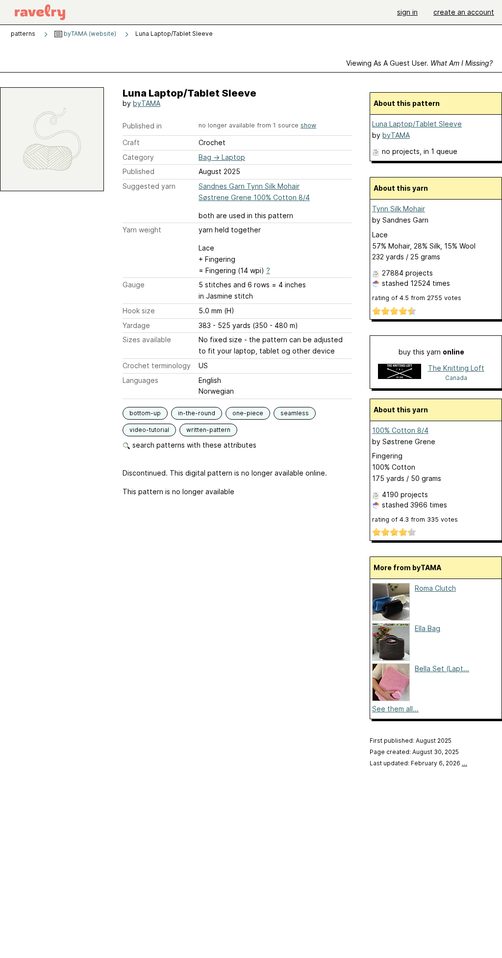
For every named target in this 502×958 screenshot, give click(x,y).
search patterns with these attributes (193, 445)
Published (138, 171)
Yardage (136, 325)
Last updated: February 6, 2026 (418, 763)
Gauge (134, 284)
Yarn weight (142, 230)
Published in (142, 126)
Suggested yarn (149, 186)
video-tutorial (149, 429)
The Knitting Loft (456, 368)
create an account (463, 12)
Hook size (139, 310)
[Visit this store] (400, 372)
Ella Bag (427, 628)
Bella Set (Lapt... (442, 668)
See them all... (395, 709)
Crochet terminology (157, 365)
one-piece (247, 413)
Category (138, 157)
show (308, 125)
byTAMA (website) (89, 33)
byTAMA (146, 103)
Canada (456, 377)
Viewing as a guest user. (419, 63)
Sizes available (147, 339)
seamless (294, 413)
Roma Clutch (435, 588)
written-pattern (208, 429)
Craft (131, 142)
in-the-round (196, 413)
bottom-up (145, 413)
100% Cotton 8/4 (400, 430)
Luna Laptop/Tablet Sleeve (417, 124)
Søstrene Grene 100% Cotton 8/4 (254, 197)
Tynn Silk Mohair (398, 208)
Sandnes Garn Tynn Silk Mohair (249, 186)
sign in (407, 12)
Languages (140, 380)
